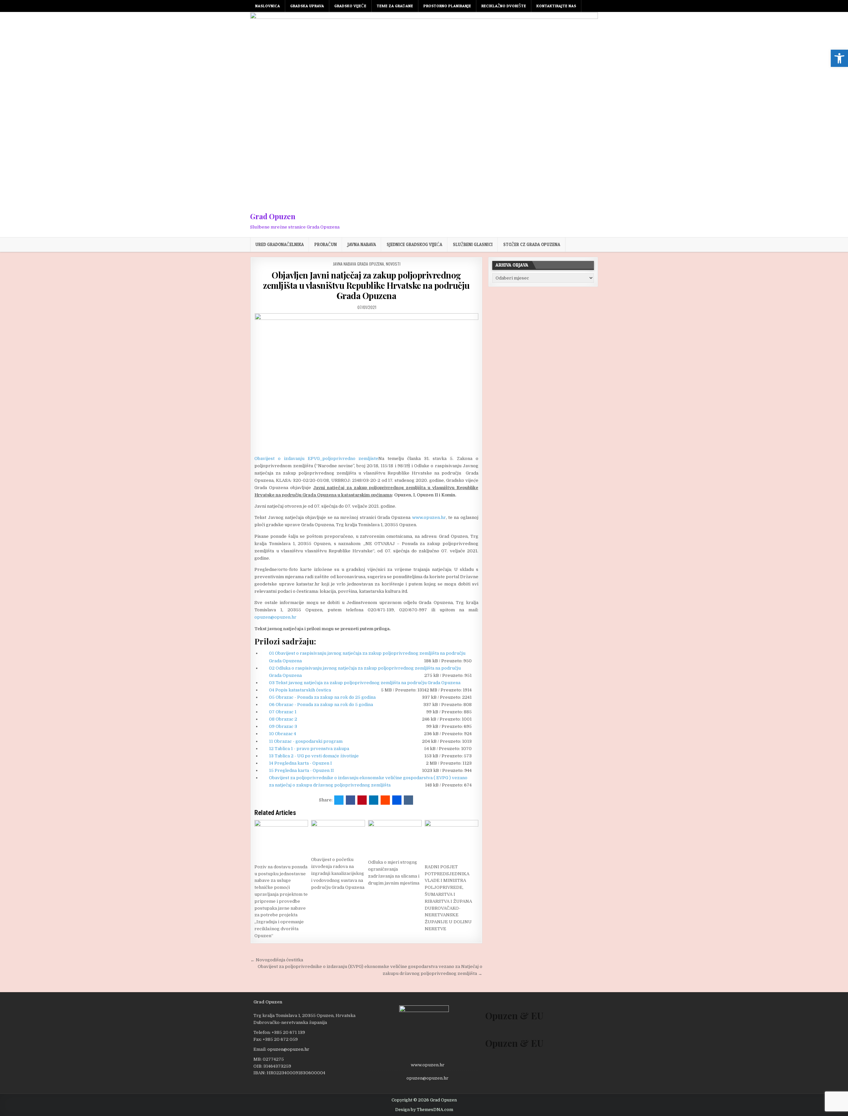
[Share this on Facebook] (350, 800)
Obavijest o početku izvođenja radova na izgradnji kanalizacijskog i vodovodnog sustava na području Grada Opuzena (337, 873)
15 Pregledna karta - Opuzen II (301, 770)
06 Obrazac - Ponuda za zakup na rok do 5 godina (321, 704)
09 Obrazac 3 (283, 726)
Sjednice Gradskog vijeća (414, 244)
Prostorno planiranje (447, 5)
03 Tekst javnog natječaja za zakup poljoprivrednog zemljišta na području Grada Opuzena (364, 682)
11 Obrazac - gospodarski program (306, 741)
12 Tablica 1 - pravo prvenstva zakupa (309, 748)
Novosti (393, 264)
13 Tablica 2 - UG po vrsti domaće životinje (314, 755)
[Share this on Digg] (396, 800)
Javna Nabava (361, 244)
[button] (839, 58)
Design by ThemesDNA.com (424, 1109)
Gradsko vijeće (350, 5)
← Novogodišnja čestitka (276, 959)
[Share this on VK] (408, 800)
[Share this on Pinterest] (362, 800)
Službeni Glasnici (473, 244)
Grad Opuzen (272, 216)
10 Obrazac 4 (282, 733)
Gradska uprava (307, 5)
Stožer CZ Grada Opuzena (531, 244)
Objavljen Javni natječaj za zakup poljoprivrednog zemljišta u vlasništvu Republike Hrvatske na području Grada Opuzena (366, 285)
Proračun (325, 244)
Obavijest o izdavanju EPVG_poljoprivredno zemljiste (316, 458)
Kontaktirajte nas (556, 5)
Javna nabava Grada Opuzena (358, 264)
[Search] (594, 6)
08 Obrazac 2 (283, 719)
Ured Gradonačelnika (279, 244)
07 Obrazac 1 (282, 711)
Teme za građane (395, 5)
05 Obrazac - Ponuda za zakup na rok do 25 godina (322, 697)
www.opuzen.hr (429, 517)
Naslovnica (267, 5)
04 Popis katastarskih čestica (300, 689)
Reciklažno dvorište (503, 5)
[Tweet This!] (339, 800)
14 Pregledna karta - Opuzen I (300, 763)
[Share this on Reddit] (385, 800)
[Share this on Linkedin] (373, 800)
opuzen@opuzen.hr (275, 617)
